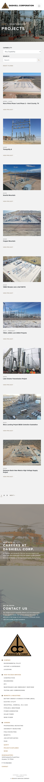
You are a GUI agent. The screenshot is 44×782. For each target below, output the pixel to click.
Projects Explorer (11, 748)
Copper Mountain (9, 241)
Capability (7, 48)
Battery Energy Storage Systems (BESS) (19, 698)
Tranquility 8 (7, 149)
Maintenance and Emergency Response (19, 687)
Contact (5, 766)
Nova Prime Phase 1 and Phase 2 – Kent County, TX (21, 103)
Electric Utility (10, 701)
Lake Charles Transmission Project (15, 379)
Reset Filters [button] (8, 65)
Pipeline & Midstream (12, 708)
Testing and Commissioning (14, 690)
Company (7, 660)
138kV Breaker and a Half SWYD (14, 287)
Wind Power (8, 717)
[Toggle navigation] (39, 6)
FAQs (5, 741)
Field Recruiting (10, 732)
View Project (8, 109)
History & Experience (12, 666)
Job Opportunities (11, 738)
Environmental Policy (12, 663)
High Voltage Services (12, 674)
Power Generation (11, 711)
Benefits (7, 735)
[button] (39, 60)
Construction (9, 678)
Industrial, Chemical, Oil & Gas (16, 705)
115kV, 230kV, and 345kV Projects (15, 333)
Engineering (8, 681)
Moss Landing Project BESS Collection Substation (20, 425)
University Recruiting (12, 729)
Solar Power (9, 714)
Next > (12, 495)
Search (6, 56)
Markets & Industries (12, 695)
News (6, 751)
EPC (5, 684)
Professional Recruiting (13, 725)
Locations (8, 669)
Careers (7, 722)
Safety (6, 745)
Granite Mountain (9, 195)
